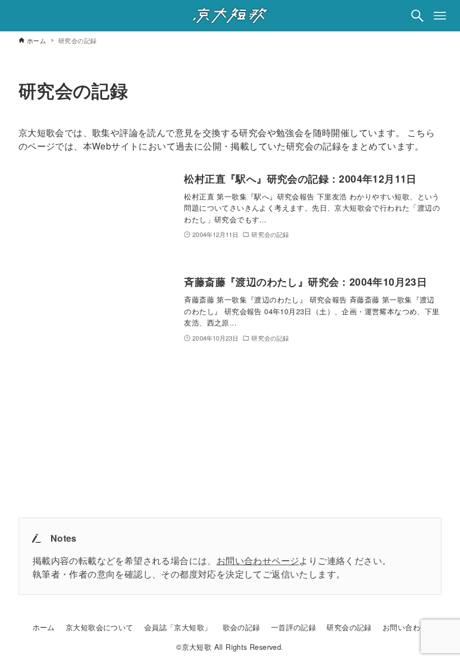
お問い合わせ (405, 627)
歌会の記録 (241, 627)
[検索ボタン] (417, 15)
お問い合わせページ (258, 560)
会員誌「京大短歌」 (178, 627)
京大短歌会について (100, 627)
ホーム (44, 627)
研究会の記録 (348, 627)
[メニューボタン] (440, 15)
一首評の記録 (293, 627)
